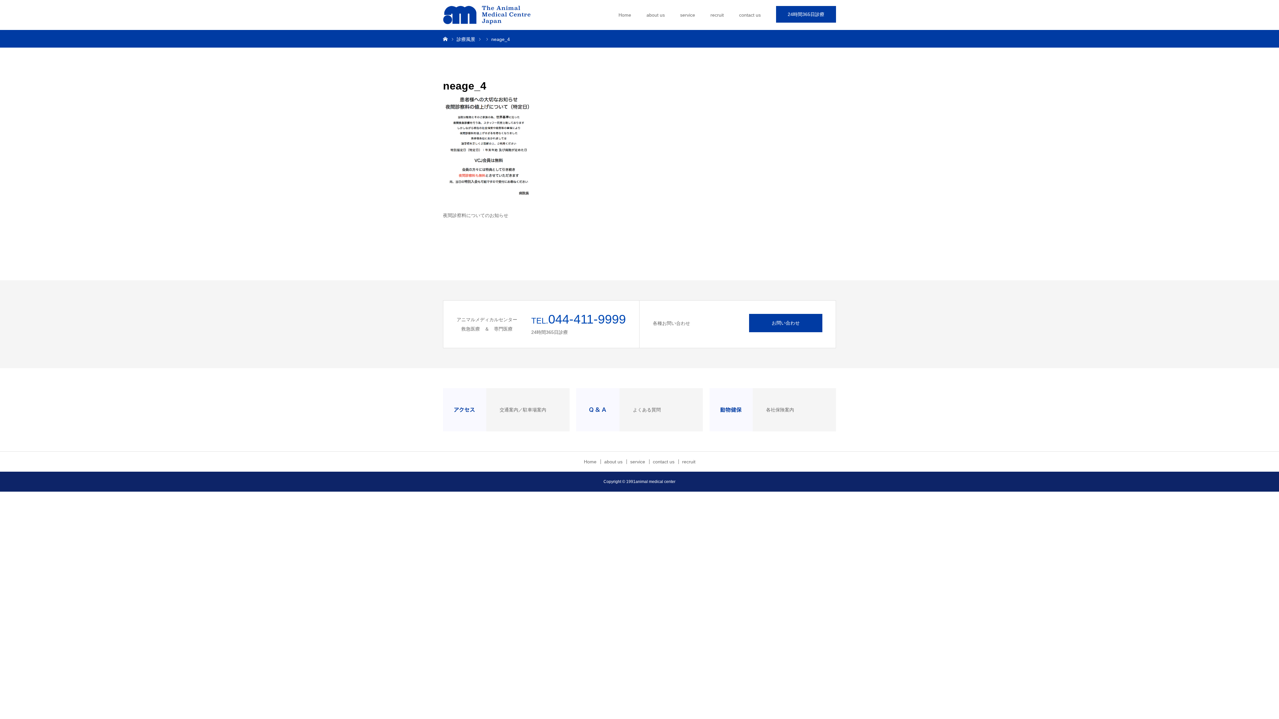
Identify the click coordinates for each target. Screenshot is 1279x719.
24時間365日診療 (806, 14)
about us (655, 15)
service (687, 15)
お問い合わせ (786, 323)
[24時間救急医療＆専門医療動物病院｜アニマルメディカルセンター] (493, 15)
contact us (750, 15)
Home (625, 15)
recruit (717, 15)
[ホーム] (445, 39)
